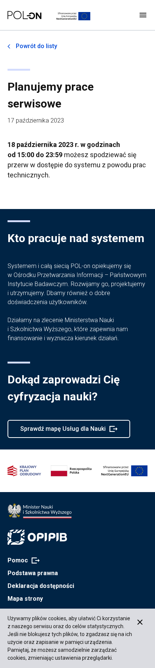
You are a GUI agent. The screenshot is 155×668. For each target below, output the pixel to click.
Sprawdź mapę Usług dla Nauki (63, 431)
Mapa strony (25, 598)
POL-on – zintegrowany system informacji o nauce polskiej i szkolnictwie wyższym (24, 15)
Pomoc (21, 561)
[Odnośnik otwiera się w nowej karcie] (39, 510)
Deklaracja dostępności (41, 585)
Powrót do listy (36, 46)
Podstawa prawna (33, 573)
